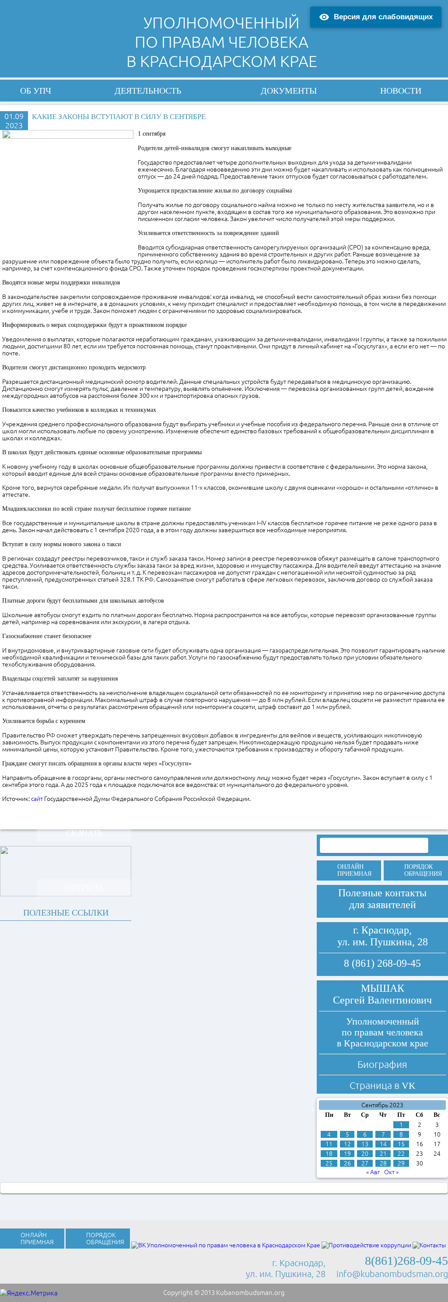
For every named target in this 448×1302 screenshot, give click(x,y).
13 (364, 1144)
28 (383, 1163)
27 (364, 1163)
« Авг (373, 1172)
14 (383, 1144)
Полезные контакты (382, 892)
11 (329, 1144)
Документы (289, 90)
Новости (400, 90)
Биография (382, 1064)
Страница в (383, 1085)
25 (329, 1163)
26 (347, 1163)
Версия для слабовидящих (383, 17)
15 (401, 1144)
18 (329, 1153)
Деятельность (148, 90)
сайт (37, 798)
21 (383, 1153)
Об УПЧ (35, 90)
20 (364, 1153)
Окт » (391, 1172)
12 (347, 1144)
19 (347, 1153)
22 (401, 1153)
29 (401, 1163)
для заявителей (382, 904)
